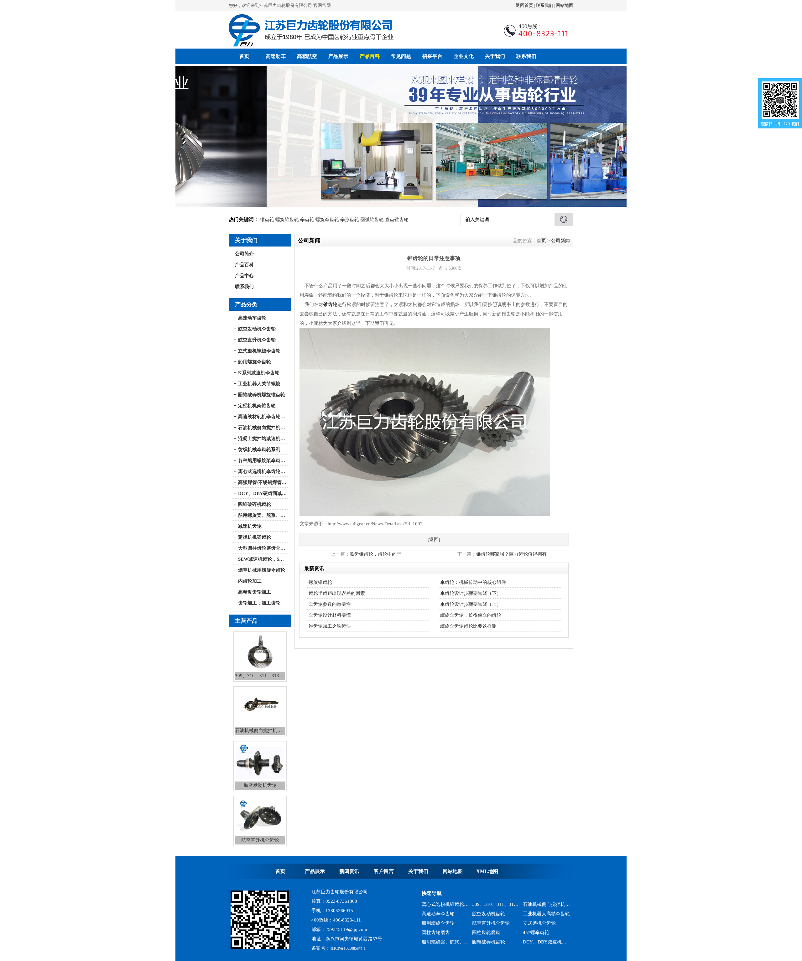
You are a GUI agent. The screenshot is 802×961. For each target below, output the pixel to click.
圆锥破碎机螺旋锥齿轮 (261, 394)
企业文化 (464, 56)
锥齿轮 (267, 219)
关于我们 (495, 56)
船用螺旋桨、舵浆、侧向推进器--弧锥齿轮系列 (262, 515)
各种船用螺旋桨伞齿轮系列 (262, 460)
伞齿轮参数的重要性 (330, 604)
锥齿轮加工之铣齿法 (330, 626)
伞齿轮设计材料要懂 (330, 615)
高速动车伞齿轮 (438, 904)
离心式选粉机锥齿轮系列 (495, 941)
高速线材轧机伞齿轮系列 (262, 416)
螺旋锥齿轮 (287, 219)
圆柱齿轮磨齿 (436, 923)
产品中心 (244, 275)
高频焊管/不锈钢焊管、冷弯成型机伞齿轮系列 (262, 482)
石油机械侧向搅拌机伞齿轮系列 (262, 427)
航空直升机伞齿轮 (257, 339)
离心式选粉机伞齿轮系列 (262, 471)
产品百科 (370, 56)
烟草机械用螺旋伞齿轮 (261, 570)
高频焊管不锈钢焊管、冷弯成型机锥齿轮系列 (445, 941)
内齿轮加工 (250, 581)
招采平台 (432, 56)
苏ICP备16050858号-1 (348, 948)
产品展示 (338, 56)
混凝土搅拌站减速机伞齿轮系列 (262, 438)
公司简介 (244, 253)
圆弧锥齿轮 (372, 219)
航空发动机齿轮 (488, 904)
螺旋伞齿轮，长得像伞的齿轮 (470, 615)
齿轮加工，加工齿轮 (259, 602)
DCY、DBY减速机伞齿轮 (546, 932)
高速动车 (276, 56)
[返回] (434, 539)
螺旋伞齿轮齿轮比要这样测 (468, 626)
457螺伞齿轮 (536, 923)
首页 (244, 56)
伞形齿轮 (349, 219)
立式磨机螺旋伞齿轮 (259, 350)
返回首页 (524, 5)
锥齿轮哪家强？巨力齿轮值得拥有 (511, 554)
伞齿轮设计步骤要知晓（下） (470, 593)
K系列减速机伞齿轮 (258, 372)
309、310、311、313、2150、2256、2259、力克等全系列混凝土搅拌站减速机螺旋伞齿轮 (546, 941)
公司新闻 (560, 240)
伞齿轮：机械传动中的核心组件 (473, 582)
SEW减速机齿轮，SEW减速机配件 (262, 559)
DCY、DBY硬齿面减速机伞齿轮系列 (262, 493)
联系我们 (544, 5)
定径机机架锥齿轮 (257, 405)
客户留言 (384, 871)
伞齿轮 (307, 219)
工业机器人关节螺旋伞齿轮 (262, 383)
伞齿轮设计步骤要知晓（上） (470, 604)
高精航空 (307, 56)
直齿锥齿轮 (397, 219)
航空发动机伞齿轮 (257, 328)
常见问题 (401, 56)
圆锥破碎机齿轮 (254, 504)
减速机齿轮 (250, 526)
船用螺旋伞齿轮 (254, 361)
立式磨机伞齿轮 (539, 913)
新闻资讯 (349, 871)
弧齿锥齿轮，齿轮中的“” (375, 554)
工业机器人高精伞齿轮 (546, 904)
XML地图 (487, 871)
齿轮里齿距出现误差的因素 (337, 593)
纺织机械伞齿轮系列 (259, 449)
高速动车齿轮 (252, 317)
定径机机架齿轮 (254, 537)
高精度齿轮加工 (254, 592)
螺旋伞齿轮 (327, 219)
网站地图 (564, 5)
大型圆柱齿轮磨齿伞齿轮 (262, 548)
